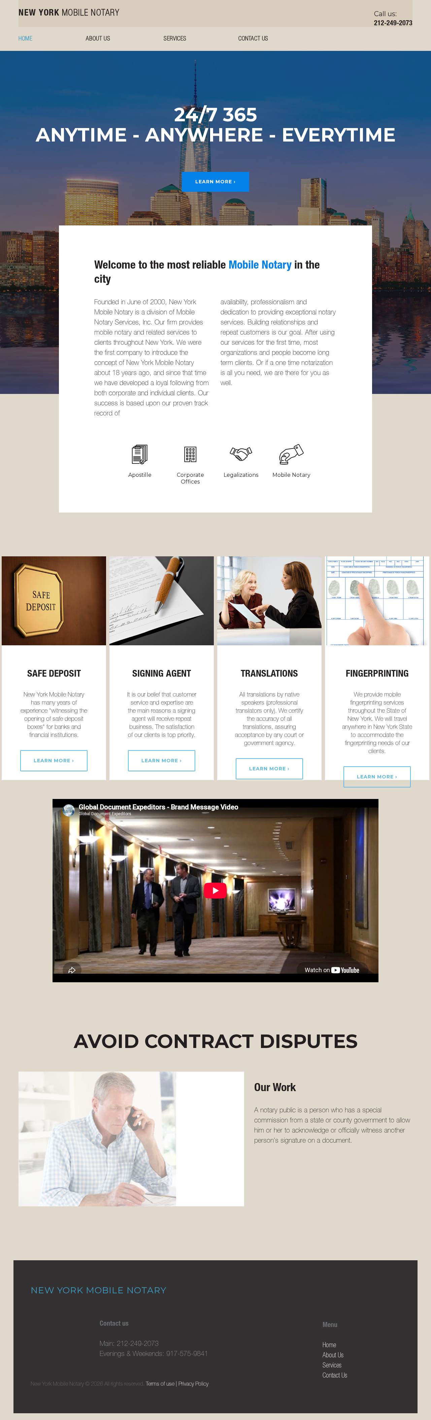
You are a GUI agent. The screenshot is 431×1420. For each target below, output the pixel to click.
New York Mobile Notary (98, 1290)
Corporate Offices (190, 478)
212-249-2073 (393, 24)
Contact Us (253, 39)
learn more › (215, 182)
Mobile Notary (69, 13)
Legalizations (241, 475)
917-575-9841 (187, 1354)
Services (175, 39)
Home (25, 39)
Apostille (140, 475)
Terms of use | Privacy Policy (177, 1384)
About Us (98, 39)
